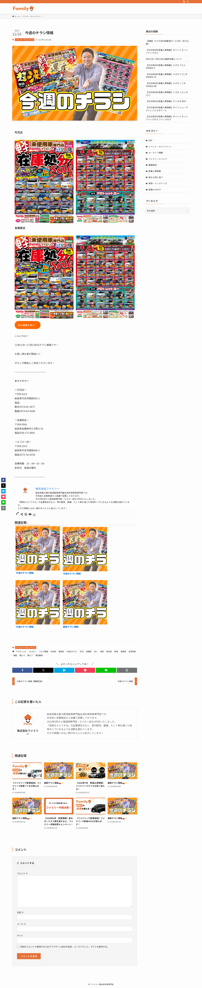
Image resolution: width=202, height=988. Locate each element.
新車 (116, 651)
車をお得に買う (155, 177)
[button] (22, 670)
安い (96, 651)
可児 (81, 651)
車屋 (15, 655)
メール (21, 923)
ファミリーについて (157, 158)
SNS (150, 140)
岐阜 (102, 651)
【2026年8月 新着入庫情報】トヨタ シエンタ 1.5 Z (167, 94)
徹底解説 (152, 164)
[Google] (26, 514)
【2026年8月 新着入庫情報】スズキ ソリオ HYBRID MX (166, 85)
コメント (22, 873)
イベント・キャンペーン (24, 39)
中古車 (53, 651)
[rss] (184, 1)
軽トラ (22, 655)
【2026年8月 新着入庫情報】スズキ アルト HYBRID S (166, 67)
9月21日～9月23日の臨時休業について (164, 58)
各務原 (88, 651)
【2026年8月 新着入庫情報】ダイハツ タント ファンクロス (167, 51)
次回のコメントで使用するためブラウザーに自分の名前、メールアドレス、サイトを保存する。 (64, 946)
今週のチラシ (72, 651)
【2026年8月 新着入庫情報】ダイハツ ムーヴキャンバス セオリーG (167, 109)
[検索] (188, 1)
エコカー (32, 651)
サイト (20, 935)
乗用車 (61, 651)
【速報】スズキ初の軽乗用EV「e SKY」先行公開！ (167, 42)
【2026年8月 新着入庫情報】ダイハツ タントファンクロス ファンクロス (167, 118)
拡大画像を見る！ (27, 325)
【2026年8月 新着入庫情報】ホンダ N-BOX (166, 101)
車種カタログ (154, 189)
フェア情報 (43, 651)
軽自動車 (39, 655)
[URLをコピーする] (127, 670)
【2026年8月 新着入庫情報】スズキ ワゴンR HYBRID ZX (166, 76)
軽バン (30, 655)
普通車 (123, 651)
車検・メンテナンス (157, 183)
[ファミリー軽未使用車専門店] (23, 9)
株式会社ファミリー (27, 732)
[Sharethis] (21, 514)
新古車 (109, 651)
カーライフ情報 (155, 152)
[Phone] (17, 513)
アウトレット (21, 651)
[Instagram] (34, 515)
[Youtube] (30, 514)
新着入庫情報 (154, 171)
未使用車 (132, 651)
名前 (20, 912)
